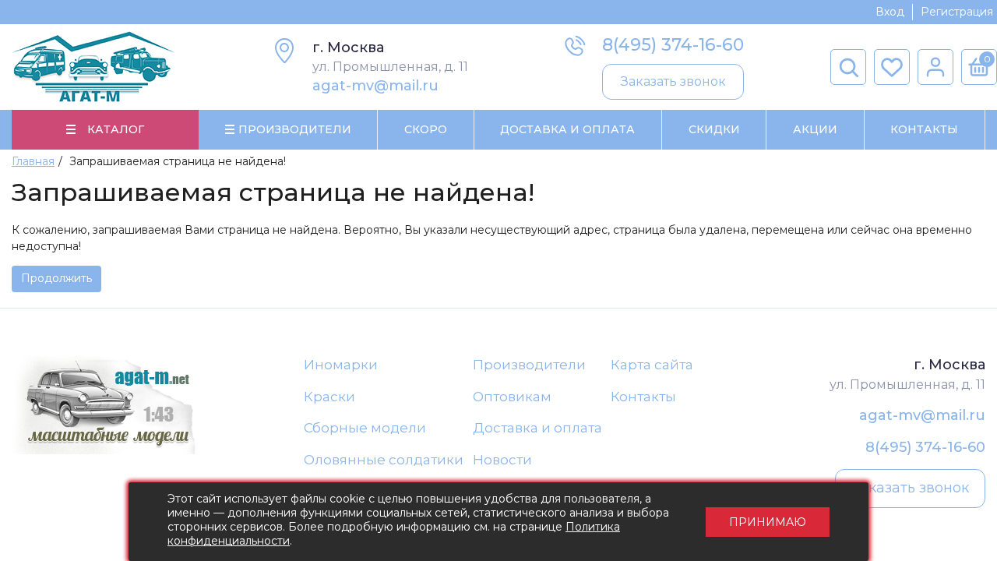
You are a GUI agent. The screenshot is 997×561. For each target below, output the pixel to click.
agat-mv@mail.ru (375, 85)
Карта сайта (652, 364)
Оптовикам (512, 396)
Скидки (714, 129)
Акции (815, 129)
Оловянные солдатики (383, 460)
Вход (889, 12)
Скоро (425, 129)
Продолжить (56, 278)
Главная (33, 161)
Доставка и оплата (537, 428)
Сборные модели (365, 428)
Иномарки (341, 364)
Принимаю (767, 522)
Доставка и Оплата (567, 129)
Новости (502, 460)
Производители (529, 364)
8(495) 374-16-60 (673, 44)
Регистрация (957, 12)
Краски (329, 396)
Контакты (924, 129)
